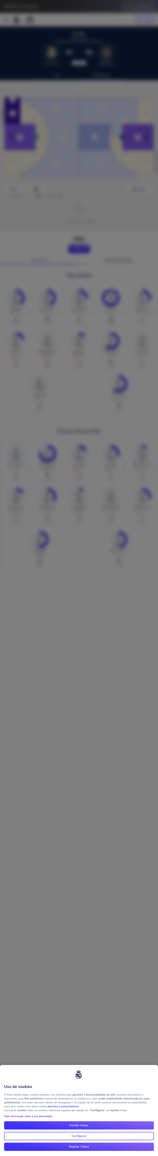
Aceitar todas (79, 1125)
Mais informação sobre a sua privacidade (28, 1116)
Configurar (79, 1136)
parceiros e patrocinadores (63, 1106)
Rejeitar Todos (79, 1146)
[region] (79, 1110)
